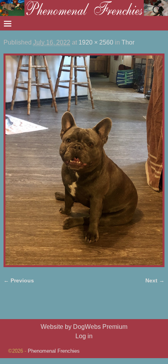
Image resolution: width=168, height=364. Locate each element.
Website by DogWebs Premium (84, 326)
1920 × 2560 (96, 42)
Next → (154, 280)
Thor (128, 42)
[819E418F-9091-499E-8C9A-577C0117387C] (84, 160)
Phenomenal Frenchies (54, 351)
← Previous (19, 280)
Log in (84, 336)
